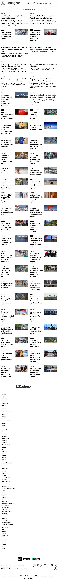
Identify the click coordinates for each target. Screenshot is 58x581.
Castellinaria (5, 465)
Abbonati (39, 3)
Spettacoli (4, 451)
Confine (4, 416)
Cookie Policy (13, 568)
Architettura (5, 497)
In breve (4, 533)
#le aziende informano (7, 524)
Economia (4, 468)
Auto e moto (5, 499)
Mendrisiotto (5, 403)
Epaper (45, 3)
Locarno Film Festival (7, 463)
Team (3, 537)
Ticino (3, 396)
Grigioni (3, 405)
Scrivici (3, 548)
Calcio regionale (6, 429)
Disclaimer (10, 565)
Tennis (3, 433)
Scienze (4, 457)
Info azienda (5, 535)
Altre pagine (5, 527)
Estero (4, 414)
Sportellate (4, 440)
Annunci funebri (9, 567)
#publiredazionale (6, 522)
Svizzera (4, 409)
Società (4, 459)
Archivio (4, 531)
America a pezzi (6, 420)
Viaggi (3, 490)
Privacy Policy (5, 568)
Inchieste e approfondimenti (9, 488)
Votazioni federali (6, 411)
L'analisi (4, 475)
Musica (3, 461)
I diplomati (4, 501)
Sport (3, 423)
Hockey (4, 425)
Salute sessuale (6, 507)
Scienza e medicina (6, 511)
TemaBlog (4, 518)
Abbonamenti (4, 565)
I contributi (4, 479)
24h (3, 529)
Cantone (4, 394)
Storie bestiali (5, 494)
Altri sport (4, 436)
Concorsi (4, 540)
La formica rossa (6, 477)
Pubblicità (3, 567)
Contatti (20, 565)
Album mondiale (6, 444)
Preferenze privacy (22, 568)
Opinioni (4, 471)
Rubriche (4, 486)
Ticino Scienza (5, 509)
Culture (4, 447)
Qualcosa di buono (6, 515)
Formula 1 (4, 434)
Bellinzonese (5, 398)
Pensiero (4, 455)
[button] (34, 565)
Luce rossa (4, 442)
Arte (3, 449)
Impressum (15, 565)
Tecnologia (4, 492)
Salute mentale (5, 505)
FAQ (24, 565)
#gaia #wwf (5, 520)
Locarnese (4, 400)
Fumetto (4, 544)
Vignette (4, 546)
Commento (4, 473)
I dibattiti (4, 483)
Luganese (4, 401)
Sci (2, 431)
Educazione (5, 513)
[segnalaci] (33, 3)
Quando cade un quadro (8, 503)
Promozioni (4, 539)
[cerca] (28, 3)
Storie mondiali (5, 438)
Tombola (4, 542)
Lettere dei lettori (6, 481)
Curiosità (4, 496)
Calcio (3, 427)
